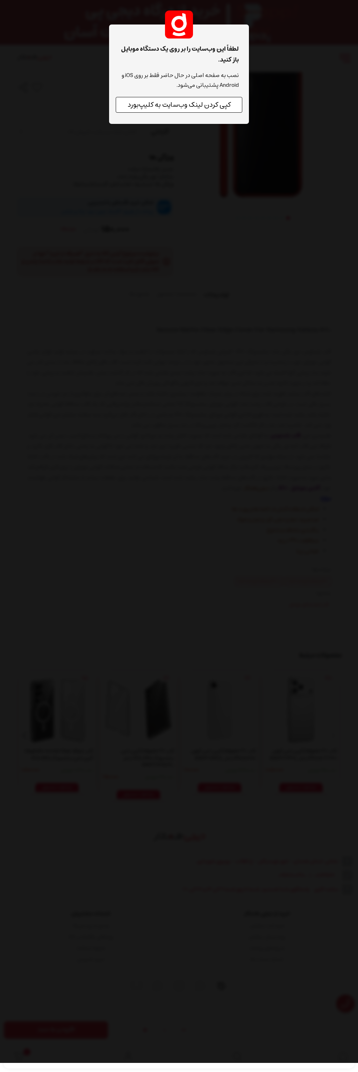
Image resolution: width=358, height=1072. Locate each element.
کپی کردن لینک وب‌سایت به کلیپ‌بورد (179, 105)
